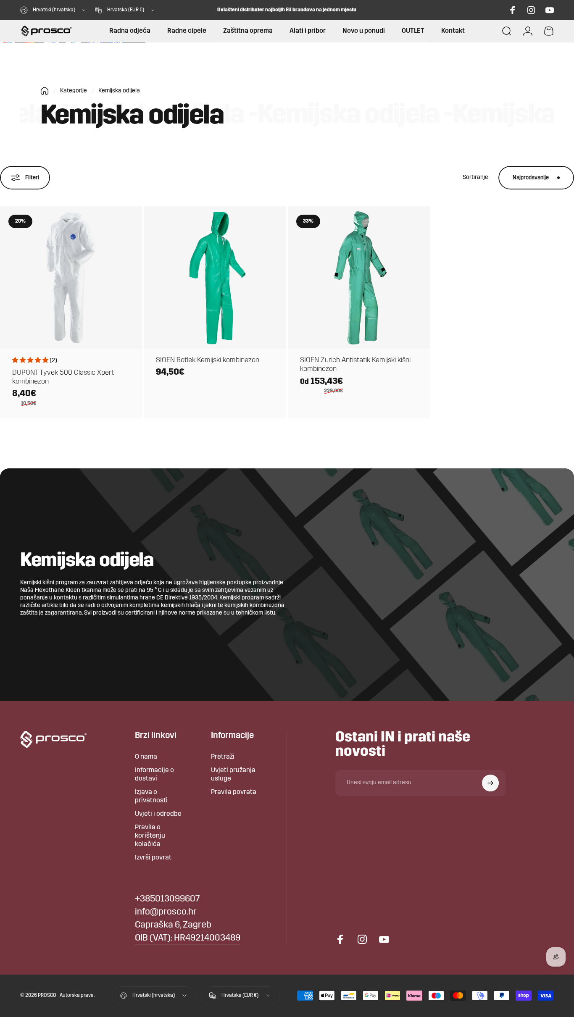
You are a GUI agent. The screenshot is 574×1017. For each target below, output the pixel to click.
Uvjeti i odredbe (158, 814)
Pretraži (222, 757)
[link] (173, 925)
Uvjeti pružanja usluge (233, 774)
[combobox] (53, 10)
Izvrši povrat (153, 857)
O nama (146, 757)
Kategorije (73, 91)
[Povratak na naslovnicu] (44, 91)
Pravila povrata (233, 792)
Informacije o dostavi (154, 774)
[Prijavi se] (490, 783)
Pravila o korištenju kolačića (150, 836)
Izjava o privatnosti (151, 796)
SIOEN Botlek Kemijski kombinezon (207, 360)
